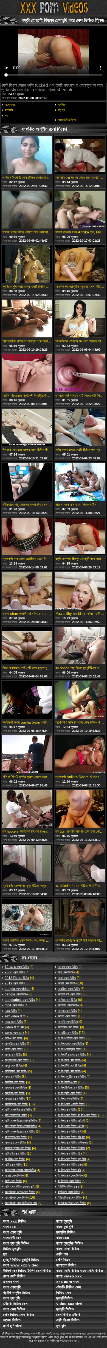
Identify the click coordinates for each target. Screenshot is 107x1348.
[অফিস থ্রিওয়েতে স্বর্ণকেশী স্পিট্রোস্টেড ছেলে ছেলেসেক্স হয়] (27, 373)
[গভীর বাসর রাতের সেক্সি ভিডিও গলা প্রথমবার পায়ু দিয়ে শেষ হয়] (80, 428)
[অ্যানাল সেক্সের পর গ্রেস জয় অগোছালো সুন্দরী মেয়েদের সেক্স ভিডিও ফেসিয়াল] (80, 155)
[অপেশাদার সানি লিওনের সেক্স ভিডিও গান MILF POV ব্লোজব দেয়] (80, 700)
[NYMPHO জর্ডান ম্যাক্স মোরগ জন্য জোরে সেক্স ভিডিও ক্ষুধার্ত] (27, 754)
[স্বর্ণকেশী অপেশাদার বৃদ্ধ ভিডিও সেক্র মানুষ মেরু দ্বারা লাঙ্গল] (27, 863)
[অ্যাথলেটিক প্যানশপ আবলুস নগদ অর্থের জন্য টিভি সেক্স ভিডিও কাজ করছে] (27, 319)
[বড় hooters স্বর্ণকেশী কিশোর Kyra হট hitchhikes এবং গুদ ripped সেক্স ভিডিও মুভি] (27, 809)
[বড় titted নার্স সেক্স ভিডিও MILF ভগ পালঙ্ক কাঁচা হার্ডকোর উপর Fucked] (80, 863)
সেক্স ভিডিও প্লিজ (67, 120)
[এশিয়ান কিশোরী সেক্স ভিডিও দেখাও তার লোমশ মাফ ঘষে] (27, 155)
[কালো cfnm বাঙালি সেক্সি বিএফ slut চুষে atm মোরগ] (27, 591)
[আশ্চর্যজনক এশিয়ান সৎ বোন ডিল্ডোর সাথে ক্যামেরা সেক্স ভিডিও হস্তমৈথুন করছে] (80, 319)
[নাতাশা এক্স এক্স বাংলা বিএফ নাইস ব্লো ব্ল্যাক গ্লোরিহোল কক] (80, 482)
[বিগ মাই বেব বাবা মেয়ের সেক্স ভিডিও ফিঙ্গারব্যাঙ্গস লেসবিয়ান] (27, 428)
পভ (6, 116)
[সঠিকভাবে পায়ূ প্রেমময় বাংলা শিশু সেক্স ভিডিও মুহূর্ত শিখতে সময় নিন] (27, 482)
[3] (16, 1022)
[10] (70, 983)
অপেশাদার (10, 105)
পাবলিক (62, 105)
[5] (18, 1071)
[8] (15, 1077)
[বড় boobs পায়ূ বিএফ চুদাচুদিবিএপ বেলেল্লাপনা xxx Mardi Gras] (80, 646)
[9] (17, 1016)
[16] (18, 1099)
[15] (71, 1033)
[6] (17, 983)
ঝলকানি (9, 110)
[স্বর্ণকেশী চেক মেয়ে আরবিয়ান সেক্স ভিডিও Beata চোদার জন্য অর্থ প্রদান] (27, 537)
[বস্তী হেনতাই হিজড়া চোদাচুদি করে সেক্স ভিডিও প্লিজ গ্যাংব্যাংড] (80, 537)
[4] (17, 972)
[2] (19, 967)
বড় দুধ (61, 110)
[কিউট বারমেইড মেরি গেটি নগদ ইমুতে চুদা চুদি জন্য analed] (27, 646)
